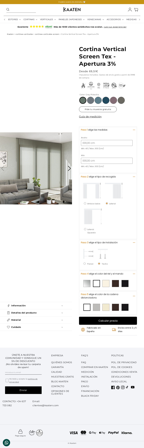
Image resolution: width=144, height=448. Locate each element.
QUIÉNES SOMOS (61, 362)
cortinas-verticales (24, 34)
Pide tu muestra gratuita (98, 109)
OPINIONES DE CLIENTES (60, 392)
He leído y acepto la (23, 380)
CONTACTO (57, 386)
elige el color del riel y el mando (102, 273)
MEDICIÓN (87, 372)
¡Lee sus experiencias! (115, 27)
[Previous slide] (2, 168)
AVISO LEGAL (119, 381)
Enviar (23, 390)
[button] (21, 9)
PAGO (84, 381)
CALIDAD (56, 372)
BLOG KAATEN (59, 381)
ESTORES (13, 19)
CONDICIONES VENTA (124, 372)
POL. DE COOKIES (121, 367)
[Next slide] (69, 168)
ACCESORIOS (114, 19)
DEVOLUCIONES (121, 376)
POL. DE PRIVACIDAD (124, 362)
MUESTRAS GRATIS (62, 376)
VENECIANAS (94, 19)
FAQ (83, 362)
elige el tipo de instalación (99, 242)
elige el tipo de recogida (98, 176)
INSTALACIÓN (89, 376)
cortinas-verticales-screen (47, 34)
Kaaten (10, 34)
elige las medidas (94, 129)
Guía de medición (90, 116)
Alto (83, 155)
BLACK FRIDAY (90, 396)
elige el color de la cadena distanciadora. (99, 296)
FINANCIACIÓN (90, 391)
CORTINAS (29, 19)
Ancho (84, 137)
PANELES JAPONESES (70, 19)
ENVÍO (85, 386)
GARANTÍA (57, 367)
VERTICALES (46, 19)
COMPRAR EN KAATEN (94, 367)
